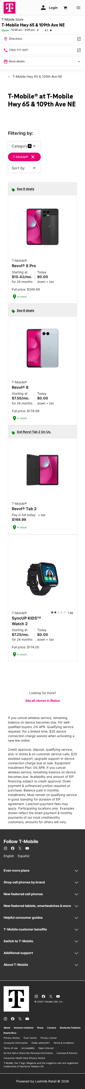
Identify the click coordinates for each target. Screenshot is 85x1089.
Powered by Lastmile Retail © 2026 (42, 1081)
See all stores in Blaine (42, 700)
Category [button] (20, 146)
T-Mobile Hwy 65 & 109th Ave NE (37, 76)
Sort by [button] (24, 168)
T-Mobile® (20, 157)
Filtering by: (20, 133)
